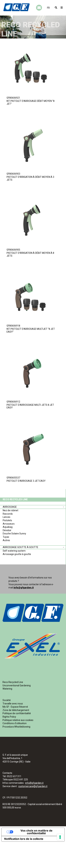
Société (7, 700)
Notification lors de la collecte (23, 838)
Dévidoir (7, 530)
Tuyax (6, 537)
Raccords (8, 513)
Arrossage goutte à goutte (20, 547)
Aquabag (8, 527)
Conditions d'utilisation (15, 723)
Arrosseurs (9, 523)
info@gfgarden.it (24, 587)
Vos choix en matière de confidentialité (36, 832)
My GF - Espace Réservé (15, 706)
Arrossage (10, 506)
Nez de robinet (10, 510)
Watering (7, 688)
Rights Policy (9, 716)
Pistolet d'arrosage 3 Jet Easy (26, 480)
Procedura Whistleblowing (16, 726)
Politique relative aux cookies (18, 720)
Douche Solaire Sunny (14, 533)
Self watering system (14, 550)
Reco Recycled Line (13, 682)
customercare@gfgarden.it (32, 786)
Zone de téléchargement (16, 710)
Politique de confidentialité (17, 713)
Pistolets (7, 520)
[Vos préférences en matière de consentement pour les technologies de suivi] (60, 837)
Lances (6, 517)
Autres (6, 540)
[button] (48, 7)
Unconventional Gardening (17, 685)
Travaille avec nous (13, 703)
